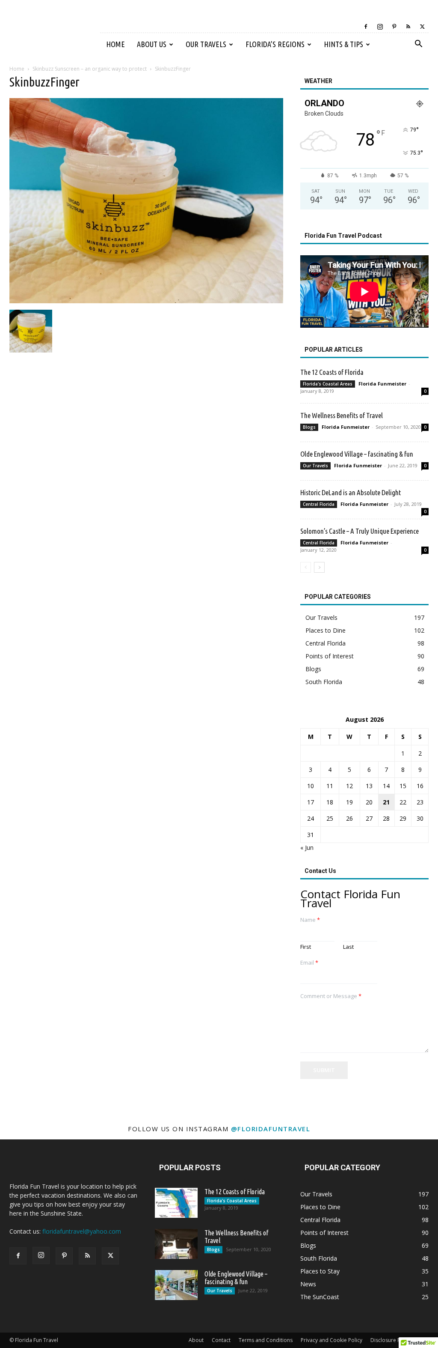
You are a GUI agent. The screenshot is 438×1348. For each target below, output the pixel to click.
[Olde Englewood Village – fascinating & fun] (176, 1285)
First (305, 946)
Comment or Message (330, 996)
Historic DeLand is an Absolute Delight (350, 492)
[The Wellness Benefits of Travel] (176, 1244)
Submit (324, 1070)
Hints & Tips (343, 44)
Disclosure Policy (390, 1340)
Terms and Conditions (266, 1340)
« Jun (307, 847)
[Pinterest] (394, 27)
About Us (151, 44)
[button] (418, 45)
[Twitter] (422, 27)
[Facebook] (365, 27)
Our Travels (206, 44)
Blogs (309, 427)
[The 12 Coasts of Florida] (176, 1203)
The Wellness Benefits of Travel (341, 415)
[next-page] (319, 567)
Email (309, 962)
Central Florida (318, 504)
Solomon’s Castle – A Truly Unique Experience (359, 531)
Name (310, 920)
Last (348, 946)
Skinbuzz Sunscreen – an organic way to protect (90, 68)
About (196, 1340)
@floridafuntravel (271, 1128)
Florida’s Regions (275, 44)
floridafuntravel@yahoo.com (81, 1231)
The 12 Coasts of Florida (332, 372)
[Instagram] (379, 27)
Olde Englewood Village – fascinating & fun (356, 454)
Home (115, 44)
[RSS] (408, 27)
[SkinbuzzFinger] (146, 301)
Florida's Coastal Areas (327, 384)
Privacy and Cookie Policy (331, 1340)
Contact (221, 1340)
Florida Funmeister (382, 383)
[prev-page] (305, 567)
